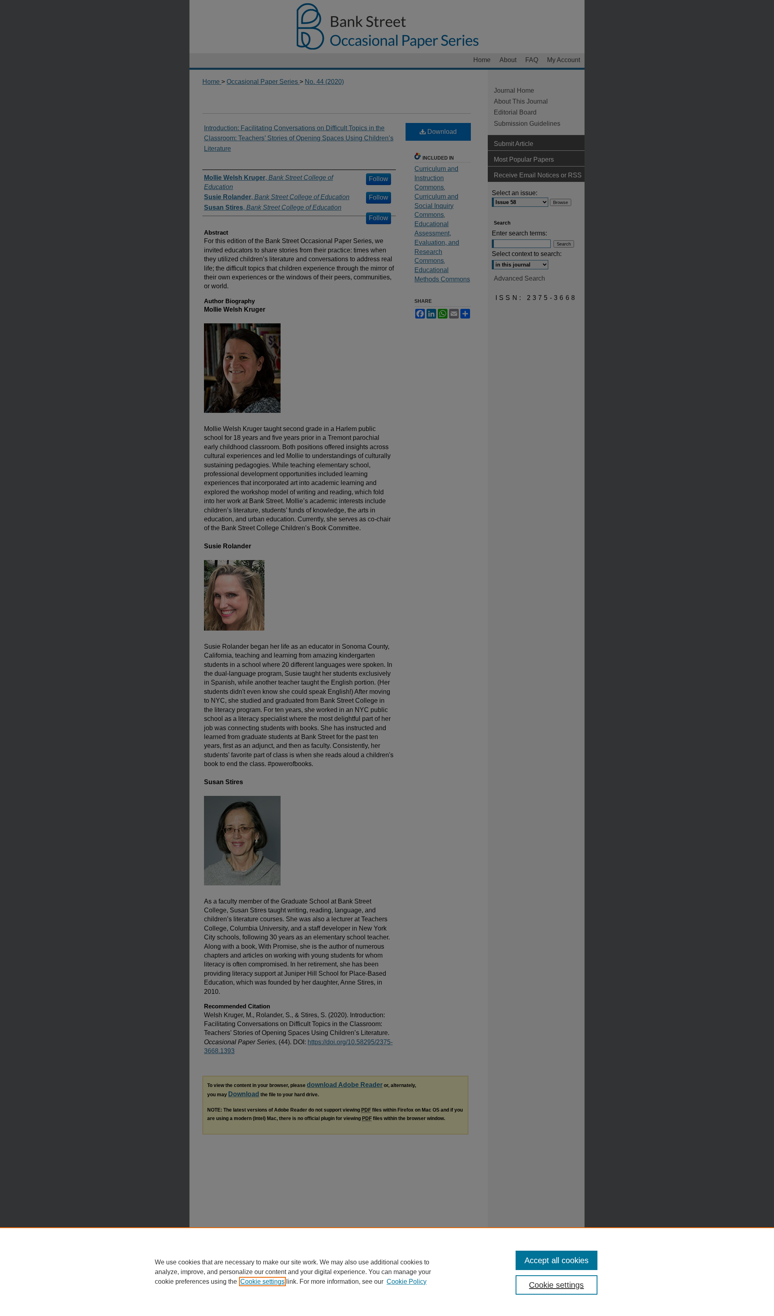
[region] (387, 1271)
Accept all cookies (556, 1260)
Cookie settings (262, 1281)
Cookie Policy (407, 1281)
